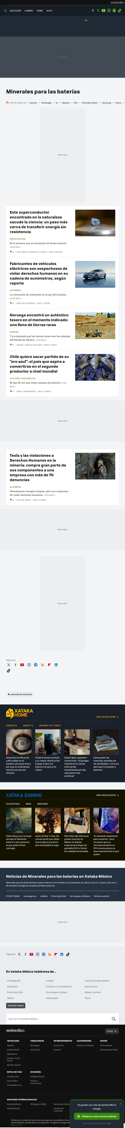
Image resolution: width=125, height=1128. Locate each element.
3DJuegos (35, 1045)
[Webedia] (118, 2)
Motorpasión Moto (109, 1049)
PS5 (76, 102)
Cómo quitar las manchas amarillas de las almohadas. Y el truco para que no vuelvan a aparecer (106, 763)
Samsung (106, 102)
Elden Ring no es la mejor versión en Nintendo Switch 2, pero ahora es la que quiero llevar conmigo (19, 842)
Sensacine (59, 1045)
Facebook (93, 10)
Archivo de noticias (21, 694)
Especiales (12, 986)
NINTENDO (42, 803)
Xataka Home (20, 713)
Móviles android (101, 896)
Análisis (43, 896)
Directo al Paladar (85, 1045)
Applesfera (12, 1053)
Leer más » (15, 246)
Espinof (57, 1049)
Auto (49, 10)
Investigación (18, 239)
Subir (110, 1031)
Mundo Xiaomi (14, 1064)
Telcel (88, 997)
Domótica (11, 725)
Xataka (10, 1045)
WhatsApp (46, 102)
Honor (118, 102)
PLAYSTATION (13, 803)
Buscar (113, 1019)
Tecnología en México (80, 896)
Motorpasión (106, 1045)
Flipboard (49, 664)
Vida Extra (35, 1049)
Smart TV (28, 725)
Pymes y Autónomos (35, 1082)
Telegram (35, 664)
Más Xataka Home (106, 716)
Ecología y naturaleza (23, 378)
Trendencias (13, 1076)
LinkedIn (56, 664)
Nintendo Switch (90, 102)
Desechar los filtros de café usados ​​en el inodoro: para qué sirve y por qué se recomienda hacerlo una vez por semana (18, 765)
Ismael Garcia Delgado (29, 344)
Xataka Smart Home (13, 1059)
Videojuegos (23, 795)
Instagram (109, 10)
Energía (14, 332)
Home (40, 10)
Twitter (98, 10)
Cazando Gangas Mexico (97, 980)
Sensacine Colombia (59, 1109)
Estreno (33, 102)
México (10, 997)
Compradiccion (14, 1084)
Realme (65, 102)
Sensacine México (62, 1104)
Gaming (29, 10)
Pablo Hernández (26, 391)
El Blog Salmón (37, 1076)
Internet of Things (50, 725)
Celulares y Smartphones (59, 986)
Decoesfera (12, 1080)
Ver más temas (16, 1005)
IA (57, 102)
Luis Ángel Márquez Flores (32, 251)
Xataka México (14, 1104)
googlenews (114, 10)
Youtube (103, 10)
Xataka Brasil (13, 1108)
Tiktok (119, 10)
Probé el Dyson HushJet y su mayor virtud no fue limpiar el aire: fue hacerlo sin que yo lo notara (47, 763)
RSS (42, 664)
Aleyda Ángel (24, 499)
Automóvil (16, 290)
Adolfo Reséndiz (26, 303)
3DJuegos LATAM (38, 1104)
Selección (15, 10)
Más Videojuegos (106, 795)
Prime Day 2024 (58, 896)
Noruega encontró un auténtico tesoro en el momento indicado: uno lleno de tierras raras (39, 319)
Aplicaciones (91, 986)
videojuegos (52, 997)
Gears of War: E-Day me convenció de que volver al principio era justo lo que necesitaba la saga (47, 840)
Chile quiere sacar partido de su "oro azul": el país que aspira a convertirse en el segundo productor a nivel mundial (39, 364)
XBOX (28, 803)
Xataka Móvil (13, 1049)
